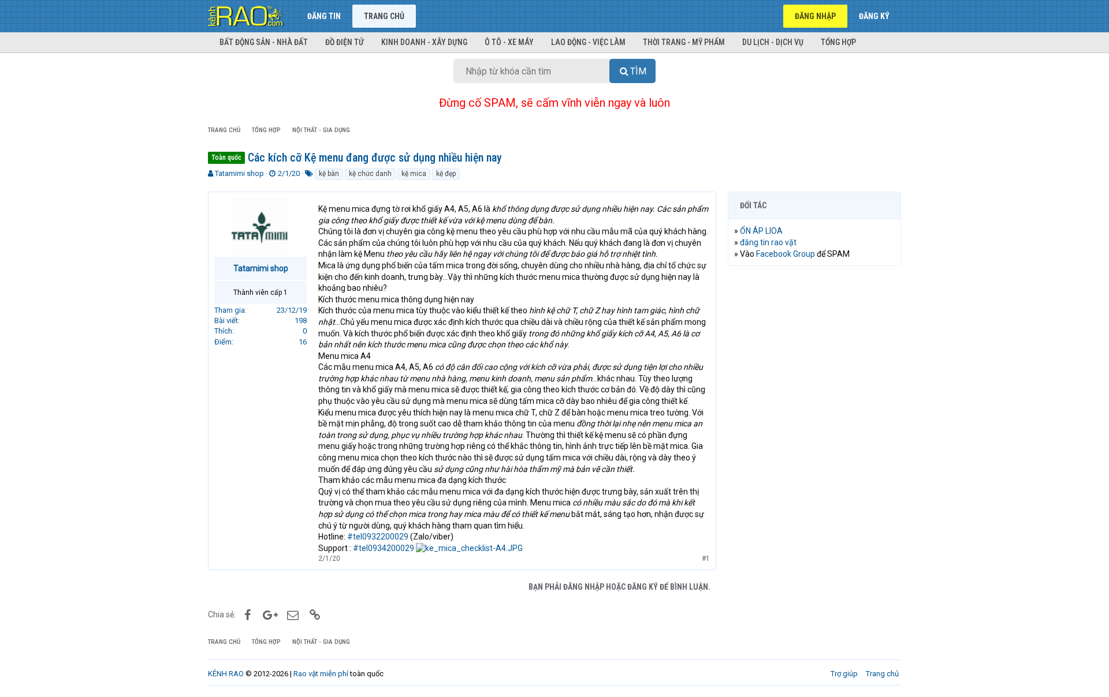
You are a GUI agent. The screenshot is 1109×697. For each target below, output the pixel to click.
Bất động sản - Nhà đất (263, 42)
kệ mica (413, 174)
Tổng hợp (838, 42)
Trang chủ (384, 16)
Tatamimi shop (239, 173)
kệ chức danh (370, 174)
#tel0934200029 (383, 548)
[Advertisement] (814, 451)
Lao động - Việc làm (588, 42)
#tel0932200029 (377, 536)
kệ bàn (329, 174)
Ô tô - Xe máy (509, 42)
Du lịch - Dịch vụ (772, 42)
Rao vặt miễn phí (320, 673)
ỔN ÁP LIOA (761, 230)
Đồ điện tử (344, 42)
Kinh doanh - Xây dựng (424, 42)
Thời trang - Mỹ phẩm (684, 42)
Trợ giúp (844, 673)
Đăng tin (324, 16)
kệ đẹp (446, 174)
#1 (706, 558)
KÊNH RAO (226, 673)
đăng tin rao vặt (768, 242)
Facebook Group (785, 253)
